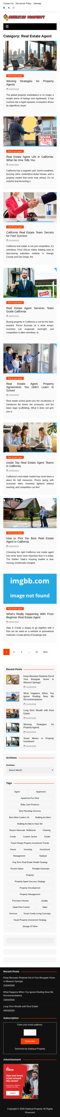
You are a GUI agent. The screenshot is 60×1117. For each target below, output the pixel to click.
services (13, 913)
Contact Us (8, 3)
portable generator (41, 868)
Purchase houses (20, 900)
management (19, 856)
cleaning (47, 830)
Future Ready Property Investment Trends (30, 843)
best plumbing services (30, 811)
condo (13, 836)
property (30, 875)
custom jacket (30, 836)
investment (45, 849)
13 (36, 652)
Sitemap (37, 3)
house (13, 849)
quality (44, 900)
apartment (41, 792)
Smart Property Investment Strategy (30, 920)
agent (17, 792)
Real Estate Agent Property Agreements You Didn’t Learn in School (30, 387)
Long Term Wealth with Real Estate (20, 1006)
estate (47, 836)
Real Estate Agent (15, 76)
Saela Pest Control (21, 907)
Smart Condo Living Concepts (37, 913)
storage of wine (30, 926)
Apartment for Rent (30, 798)
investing (28, 849)
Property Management (30, 894)
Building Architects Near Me (30, 824)
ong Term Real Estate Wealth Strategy (30, 862)
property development (30, 888)
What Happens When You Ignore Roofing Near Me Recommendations (38, 696)
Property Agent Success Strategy (30, 881)
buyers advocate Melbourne (22, 830)
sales (44, 907)
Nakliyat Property (36, 1049)
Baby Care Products (30, 804)
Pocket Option (16, 868)
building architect (43, 817)
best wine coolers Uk (19, 817)
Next (45, 652)
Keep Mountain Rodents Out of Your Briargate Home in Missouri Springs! (38, 679)
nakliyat (43, 856)
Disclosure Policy (24, 3)
